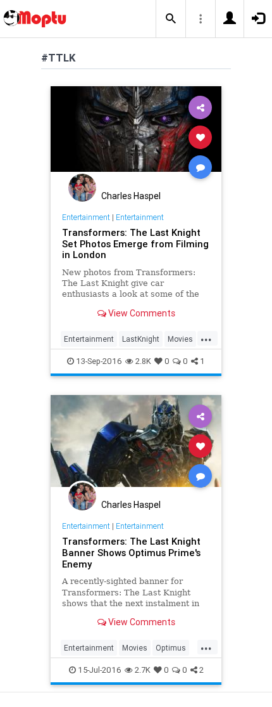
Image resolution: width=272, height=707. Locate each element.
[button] (171, 19)
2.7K (143, 670)
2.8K (143, 361)
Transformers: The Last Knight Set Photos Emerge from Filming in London (135, 243)
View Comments (140, 313)
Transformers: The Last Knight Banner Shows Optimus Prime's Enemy (131, 552)
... (206, 338)
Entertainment (86, 217)
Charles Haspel (131, 196)
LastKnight (140, 339)
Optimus (171, 647)
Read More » (136, 136)
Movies (180, 339)
